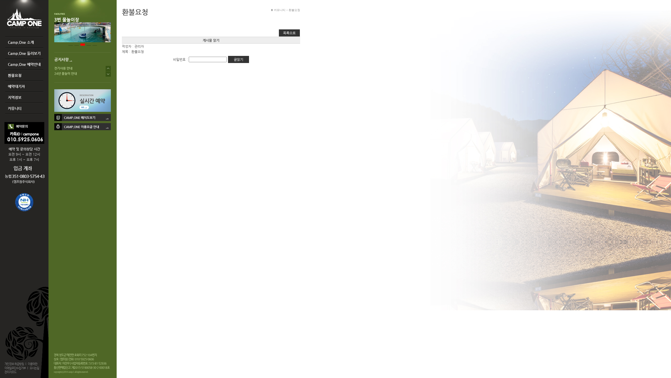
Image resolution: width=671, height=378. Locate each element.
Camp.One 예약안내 (24, 64)
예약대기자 (16, 86)
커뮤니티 (14, 108)
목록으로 (289, 33)
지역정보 (14, 97)
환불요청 (14, 75)
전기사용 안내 (63, 68)
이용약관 (32, 364)
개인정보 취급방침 (14, 364)
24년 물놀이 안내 (65, 74)
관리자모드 (10, 372)
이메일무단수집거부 (15, 368)
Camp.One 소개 (21, 42)
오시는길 (34, 368)
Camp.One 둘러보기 (24, 53)
